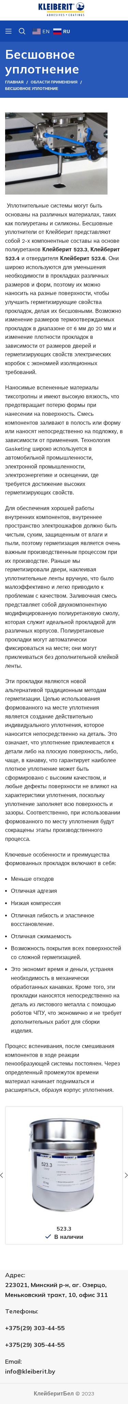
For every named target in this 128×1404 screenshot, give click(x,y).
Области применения (54, 82)
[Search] (22, 31)
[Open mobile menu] (8, 31)
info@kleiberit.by (30, 1371)
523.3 (64, 1228)
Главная (14, 82)
